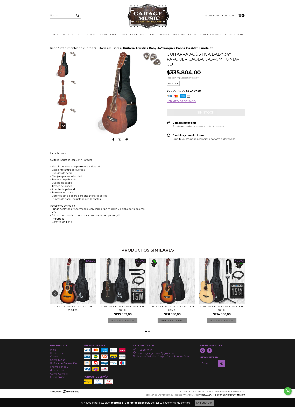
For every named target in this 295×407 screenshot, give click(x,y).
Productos (71, 34)
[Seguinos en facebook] (209, 350)
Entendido (204, 403)
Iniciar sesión (228, 16)
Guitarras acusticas (108, 48)
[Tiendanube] (65, 392)
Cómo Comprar (210, 34)
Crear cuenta (212, 16)
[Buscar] (77, 15)
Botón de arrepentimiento (230, 395)
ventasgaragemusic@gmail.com (156, 353)
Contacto (89, 34)
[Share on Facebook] (113, 139)
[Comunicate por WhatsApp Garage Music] (288, 391)
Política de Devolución (138, 34)
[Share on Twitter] (120, 139)
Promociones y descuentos (177, 34)
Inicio (55, 34)
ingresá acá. (205, 395)
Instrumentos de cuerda (76, 48)
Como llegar (109, 34)
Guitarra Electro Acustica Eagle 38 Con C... (123, 308)
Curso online (234, 34)
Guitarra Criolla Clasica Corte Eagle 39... (73, 308)
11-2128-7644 (145, 349)
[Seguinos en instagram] (202, 350)
